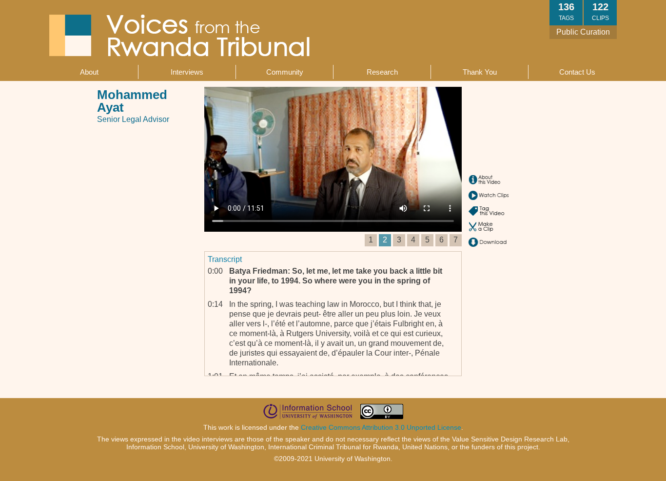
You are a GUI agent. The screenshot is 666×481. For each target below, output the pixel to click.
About (89, 72)
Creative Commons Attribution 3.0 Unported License (381, 427)
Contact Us (577, 72)
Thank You (480, 72)
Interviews (187, 72)
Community (284, 72)
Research (382, 72)
